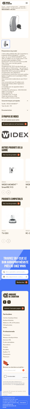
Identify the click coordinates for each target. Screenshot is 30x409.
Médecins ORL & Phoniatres (11, 323)
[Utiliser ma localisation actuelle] (26, 277)
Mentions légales (7, 392)
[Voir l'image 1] (6, 44)
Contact (5, 395)
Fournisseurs (6, 335)
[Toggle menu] (27, 3)
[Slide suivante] (8, 192)
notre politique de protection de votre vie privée (9, 405)
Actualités (6, 349)
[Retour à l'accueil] (14, 295)
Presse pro (6, 357)
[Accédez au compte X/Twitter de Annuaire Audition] (9, 302)
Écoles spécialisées (8, 342)
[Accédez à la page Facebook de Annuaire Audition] (4, 302)
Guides (5, 327)
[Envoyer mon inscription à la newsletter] (23, 370)
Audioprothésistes (8, 320)
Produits (5, 347)
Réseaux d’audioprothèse (10, 337)
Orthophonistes (7, 325)
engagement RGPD (20, 384)
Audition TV (6, 352)
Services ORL (7, 340)
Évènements (6, 354)
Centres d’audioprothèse (10, 318)
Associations (6, 344)
